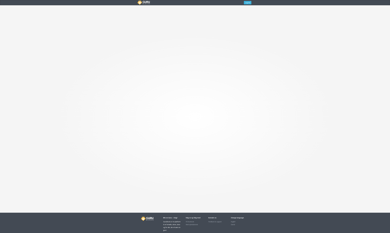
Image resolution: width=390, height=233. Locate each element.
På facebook (190, 222)
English (233, 222)
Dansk (233, 224)
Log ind (247, 3)
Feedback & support (215, 222)
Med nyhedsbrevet (192, 224)
